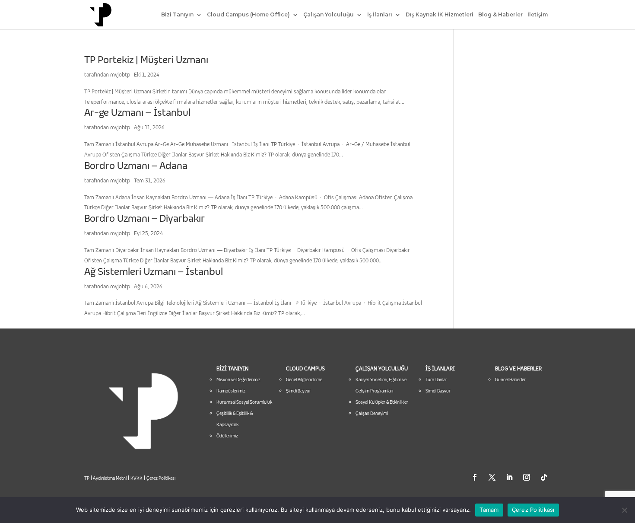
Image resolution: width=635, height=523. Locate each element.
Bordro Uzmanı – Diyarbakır (144, 218)
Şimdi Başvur (298, 391)
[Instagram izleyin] (526, 477)
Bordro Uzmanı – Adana (135, 165)
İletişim (537, 15)
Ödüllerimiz (227, 436)
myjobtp (120, 74)
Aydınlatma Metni (109, 478)
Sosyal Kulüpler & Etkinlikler (382, 402)
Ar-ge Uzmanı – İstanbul (137, 112)
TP (86, 478)
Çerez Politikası (160, 478)
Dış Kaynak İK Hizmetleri (439, 15)
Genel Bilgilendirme (304, 379)
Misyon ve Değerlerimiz (238, 379)
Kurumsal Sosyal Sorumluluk (244, 402)
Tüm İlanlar (436, 379)
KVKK (136, 478)
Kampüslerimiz (230, 391)
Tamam (488, 509)
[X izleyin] (492, 477)
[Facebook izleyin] (475, 477)
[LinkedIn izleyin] (509, 477)
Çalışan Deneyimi (372, 413)
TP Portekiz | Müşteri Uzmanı (146, 60)
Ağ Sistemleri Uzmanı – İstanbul (153, 271)
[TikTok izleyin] (544, 477)
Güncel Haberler (510, 379)
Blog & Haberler (500, 15)
